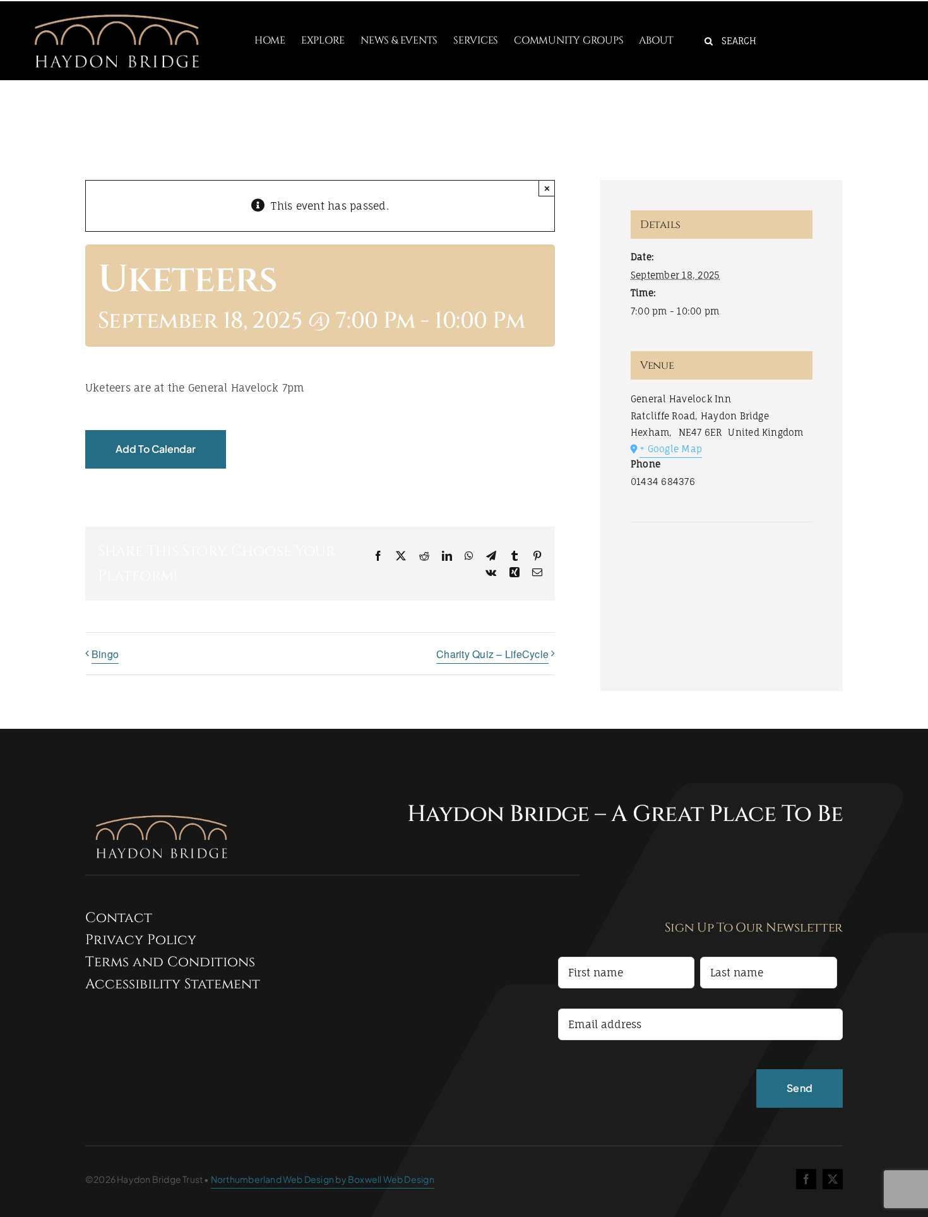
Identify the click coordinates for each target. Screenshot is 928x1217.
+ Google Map (670, 448)
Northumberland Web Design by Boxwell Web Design (322, 1179)
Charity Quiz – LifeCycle (492, 654)
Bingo (105, 654)
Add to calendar (156, 449)
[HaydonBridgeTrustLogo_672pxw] (116, 6)
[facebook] (806, 1179)
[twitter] (833, 1179)
